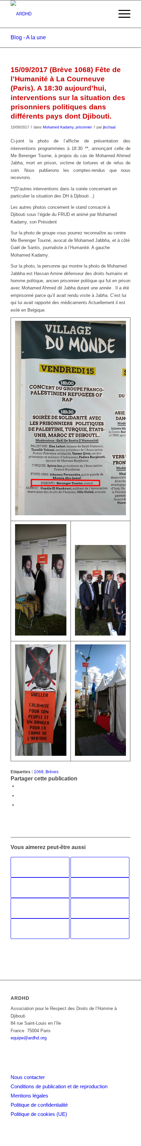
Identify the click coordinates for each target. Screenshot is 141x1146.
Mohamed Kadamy (58, 127)
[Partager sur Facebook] (19, 786)
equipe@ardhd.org (29, 1037)
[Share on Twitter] (19, 804)
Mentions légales (29, 1096)
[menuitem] (121, 14)
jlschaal (109, 127)
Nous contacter (28, 1077)
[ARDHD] (58, 14)
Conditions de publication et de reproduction (59, 1086)
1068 (38, 771)
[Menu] (121, 14)
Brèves (52, 771)
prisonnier (84, 127)
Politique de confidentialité (39, 1105)
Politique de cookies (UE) (39, 1114)
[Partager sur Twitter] (19, 795)
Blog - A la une (28, 37)
